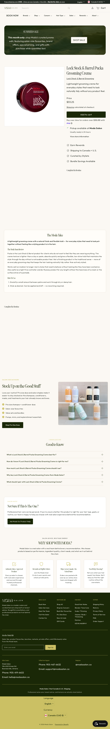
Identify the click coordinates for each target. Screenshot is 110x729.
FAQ (94, 618)
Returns (96, 608)
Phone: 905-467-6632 (50, 664)
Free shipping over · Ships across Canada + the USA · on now (34, 2)
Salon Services (44, 608)
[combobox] (45, 8)
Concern (47, 15)
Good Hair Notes (81, 604)
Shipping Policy (98, 604)
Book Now (42, 604)
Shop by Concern (63, 608)
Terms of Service (99, 615)
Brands (25, 15)
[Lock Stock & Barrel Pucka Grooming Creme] (86, 188)
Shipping (70, 107)
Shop (36, 15)
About (94, 15)
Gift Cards (61, 621)
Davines (78, 620)
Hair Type (59, 15)
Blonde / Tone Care (82, 608)
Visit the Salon (44, 615)
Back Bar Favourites (64, 611)
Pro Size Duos (62, 615)
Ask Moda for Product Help (20, 521)
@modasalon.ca (84, 664)
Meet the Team (44, 611)
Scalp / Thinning (81, 611)
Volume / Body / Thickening (80, 616)
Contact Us (43, 618)
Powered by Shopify (62, 724)
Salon (71, 15)
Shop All (60, 604)
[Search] (68, 8)
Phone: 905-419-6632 (13, 672)
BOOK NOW (12, 15)
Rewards (82, 15)
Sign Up (50, 647)
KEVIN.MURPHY (81, 623)
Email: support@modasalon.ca (54, 669)
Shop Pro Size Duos (13, 425)
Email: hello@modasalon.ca (16, 677)
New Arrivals (61, 618)
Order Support (98, 621)
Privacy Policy (98, 611)
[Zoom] (34, 96)
